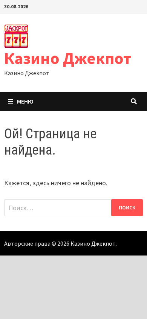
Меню (25, 101)
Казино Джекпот (67, 58)
